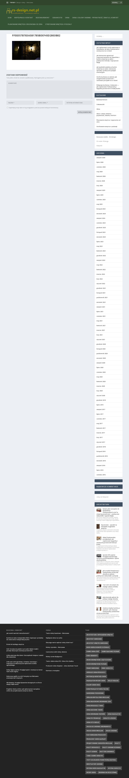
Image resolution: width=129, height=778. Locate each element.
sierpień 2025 (101, 190)
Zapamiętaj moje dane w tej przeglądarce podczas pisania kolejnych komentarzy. (33, 108)
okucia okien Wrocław (95, 731)
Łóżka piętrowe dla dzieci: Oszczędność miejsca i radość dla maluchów (24, 656)
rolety (117, 743)
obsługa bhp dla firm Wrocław (98, 697)
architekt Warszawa (94, 639)
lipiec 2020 (100, 367)
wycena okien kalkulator (96, 768)
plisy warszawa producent (96, 735)
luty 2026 (100, 185)
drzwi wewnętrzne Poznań (97, 664)
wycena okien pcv (114, 768)
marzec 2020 (101, 386)
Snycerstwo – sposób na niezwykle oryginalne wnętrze (109, 526)
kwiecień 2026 (101, 176)
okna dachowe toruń (94, 710)
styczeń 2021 (101, 339)
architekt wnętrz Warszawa (97, 643)
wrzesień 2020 (101, 358)
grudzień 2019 (101, 400)
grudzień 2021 (101, 288)
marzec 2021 (101, 330)
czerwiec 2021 (101, 316)
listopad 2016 (101, 451)
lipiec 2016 (100, 470)
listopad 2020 (101, 349)
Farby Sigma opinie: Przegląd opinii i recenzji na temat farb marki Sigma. (24, 670)
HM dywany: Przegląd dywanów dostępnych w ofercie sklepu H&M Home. (24, 683)
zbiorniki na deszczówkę (107, 772)
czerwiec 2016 (101, 475)
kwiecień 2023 (101, 251)
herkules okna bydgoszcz (96, 672)
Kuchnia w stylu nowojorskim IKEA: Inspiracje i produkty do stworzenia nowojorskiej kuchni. (24, 638)
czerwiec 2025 (101, 199)
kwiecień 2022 (101, 269)
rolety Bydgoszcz (93, 747)
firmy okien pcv (107, 668)
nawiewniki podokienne (95, 693)
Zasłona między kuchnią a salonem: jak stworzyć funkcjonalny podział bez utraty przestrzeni (108, 610)
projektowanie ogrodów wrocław (99, 743)
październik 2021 (102, 297)
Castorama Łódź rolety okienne (56, 652)
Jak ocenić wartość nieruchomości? (17, 633)
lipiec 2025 (100, 195)
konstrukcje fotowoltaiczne (98, 689)
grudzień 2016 (101, 447)
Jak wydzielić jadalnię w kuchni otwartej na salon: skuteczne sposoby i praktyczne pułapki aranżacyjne (107, 69)
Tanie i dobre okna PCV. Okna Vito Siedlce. (60, 661)
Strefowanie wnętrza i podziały (58, 24)
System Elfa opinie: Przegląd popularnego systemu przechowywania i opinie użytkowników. (108, 557)
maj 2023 (99, 246)
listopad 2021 (101, 293)
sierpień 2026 (101, 157)
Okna (67, 18)
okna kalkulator (114, 714)
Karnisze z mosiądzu (52, 670)
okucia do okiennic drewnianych (98, 726)
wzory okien (91, 772)
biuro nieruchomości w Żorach (98, 647)
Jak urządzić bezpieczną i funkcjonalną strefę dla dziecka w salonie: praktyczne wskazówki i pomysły (108, 573)
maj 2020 (99, 377)
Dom (9, 18)
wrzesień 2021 (101, 302)
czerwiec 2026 (101, 167)
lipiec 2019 (100, 405)
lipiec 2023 (100, 241)
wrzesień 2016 (101, 461)
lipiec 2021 (100, 311)
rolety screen (92, 751)
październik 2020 (102, 353)
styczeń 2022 (101, 283)
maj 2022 (99, 265)
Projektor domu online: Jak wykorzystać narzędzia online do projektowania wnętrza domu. (23, 690)
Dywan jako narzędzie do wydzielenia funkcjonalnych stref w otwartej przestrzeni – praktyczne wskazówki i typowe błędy (108, 512)
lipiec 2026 (100, 162)
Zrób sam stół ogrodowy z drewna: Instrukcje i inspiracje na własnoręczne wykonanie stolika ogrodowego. (21, 663)
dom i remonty (92, 655)
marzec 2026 (101, 181)
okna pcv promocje (93, 718)
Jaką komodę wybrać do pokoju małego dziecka (110, 598)
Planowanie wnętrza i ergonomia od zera (25, 24)
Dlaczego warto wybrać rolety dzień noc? (59, 642)
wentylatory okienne (95, 764)
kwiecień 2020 (101, 381)
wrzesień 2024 (101, 213)
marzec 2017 (101, 433)
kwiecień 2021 (101, 325)
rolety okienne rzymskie (111, 747)
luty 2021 (100, 335)
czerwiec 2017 (101, 419)
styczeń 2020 (101, 395)
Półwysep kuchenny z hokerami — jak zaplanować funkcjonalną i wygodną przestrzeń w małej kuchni (108, 86)
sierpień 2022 (101, 260)
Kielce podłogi (113, 681)
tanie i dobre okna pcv (95, 756)
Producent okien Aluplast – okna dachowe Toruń (62, 666)
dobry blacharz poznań (110, 651)
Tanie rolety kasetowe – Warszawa (57, 633)
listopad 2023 (101, 232)
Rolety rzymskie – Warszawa (55, 647)
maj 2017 (99, 423)
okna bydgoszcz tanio (95, 706)
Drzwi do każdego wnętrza (15, 644)
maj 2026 (99, 172)
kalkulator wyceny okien (96, 681)
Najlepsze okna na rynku (54, 638)
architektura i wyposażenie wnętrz (100, 635)
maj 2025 (99, 204)
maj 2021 (99, 321)
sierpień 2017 (101, 409)
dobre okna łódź (93, 651)
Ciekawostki (57, 18)
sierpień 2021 (101, 307)
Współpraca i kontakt (23, 18)
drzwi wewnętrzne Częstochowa (99, 660)
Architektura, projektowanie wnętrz (27, 2)
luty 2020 (100, 391)
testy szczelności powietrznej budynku (101, 760)
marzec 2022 (101, 274)
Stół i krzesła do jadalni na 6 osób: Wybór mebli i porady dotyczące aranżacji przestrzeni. (22, 650)
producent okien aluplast (96, 739)
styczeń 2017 (101, 442)
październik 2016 (102, 456)
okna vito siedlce (93, 722)
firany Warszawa (93, 668)
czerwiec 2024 (101, 223)
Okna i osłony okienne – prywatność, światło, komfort (95, 18)
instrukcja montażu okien (96, 676)
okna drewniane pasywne (96, 714)
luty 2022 (100, 279)
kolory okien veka (93, 685)
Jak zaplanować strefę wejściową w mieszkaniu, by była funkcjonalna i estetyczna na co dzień (108, 49)
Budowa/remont (42, 18)
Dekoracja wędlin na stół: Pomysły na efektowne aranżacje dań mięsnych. (22, 677)
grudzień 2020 (101, 344)
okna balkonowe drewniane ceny (99, 701)
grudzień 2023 (101, 227)
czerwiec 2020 (101, 372)
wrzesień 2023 (101, 237)
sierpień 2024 (101, 218)
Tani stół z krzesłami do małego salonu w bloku (111, 585)
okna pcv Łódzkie (109, 718)
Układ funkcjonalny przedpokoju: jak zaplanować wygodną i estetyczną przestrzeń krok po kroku (107, 540)
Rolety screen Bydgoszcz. (54, 656)
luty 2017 (100, 437)
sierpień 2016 (101, 465)
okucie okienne (111, 731)
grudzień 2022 (101, 255)
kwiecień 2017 (101, 428)
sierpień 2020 (101, 363)
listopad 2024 (101, 209)
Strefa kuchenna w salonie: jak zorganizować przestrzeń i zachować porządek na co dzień (107, 78)
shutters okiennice (107, 751)
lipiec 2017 (100, 414)
